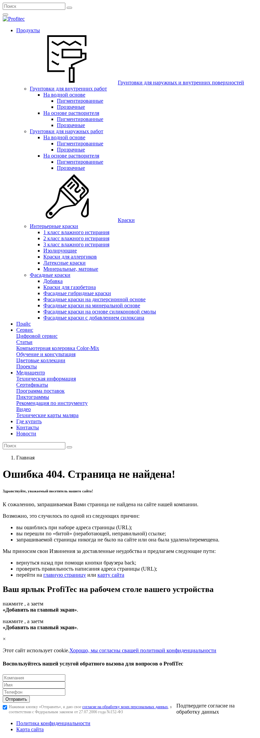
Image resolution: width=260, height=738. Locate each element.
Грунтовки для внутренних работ (68, 88)
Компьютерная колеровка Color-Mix (57, 348)
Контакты (27, 427)
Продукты (28, 30)
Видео (23, 409)
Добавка (53, 281)
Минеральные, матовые (70, 269)
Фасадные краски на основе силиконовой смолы (99, 311)
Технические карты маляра (47, 415)
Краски (126, 220)
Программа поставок (40, 391)
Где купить (29, 421)
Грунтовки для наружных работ (66, 131)
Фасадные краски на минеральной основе (91, 305)
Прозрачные (71, 107)
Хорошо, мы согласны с (96, 650)
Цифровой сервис (37, 336)
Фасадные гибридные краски (77, 293)
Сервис (24, 330)
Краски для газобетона (69, 287)
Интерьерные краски (54, 226)
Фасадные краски (50, 275)
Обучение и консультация (45, 354)
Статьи (24, 342)
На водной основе (64, 95)
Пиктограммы (32, 397)
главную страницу (64, 575)
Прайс (23, 324)
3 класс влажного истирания (76, 244)
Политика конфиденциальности (53, 723)
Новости (26, 433)
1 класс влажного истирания (76, 232)
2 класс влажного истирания (76, 238)
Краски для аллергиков (70, 257)
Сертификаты (32, 385)
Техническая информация (46, 379)
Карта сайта (30, 729)
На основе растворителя (71, 113)
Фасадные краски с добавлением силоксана (93, 318)
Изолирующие (60, 250)
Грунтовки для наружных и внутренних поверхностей (181, 82)
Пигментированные (80, 101)
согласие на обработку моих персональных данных (125, 706)
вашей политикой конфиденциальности (170, 650)
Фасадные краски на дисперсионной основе (94, 299)
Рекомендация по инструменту (52, 403)
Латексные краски (64, 263)
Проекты (26, 366)
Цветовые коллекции (40, 360)
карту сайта (111, 575)
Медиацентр (30, 372)
